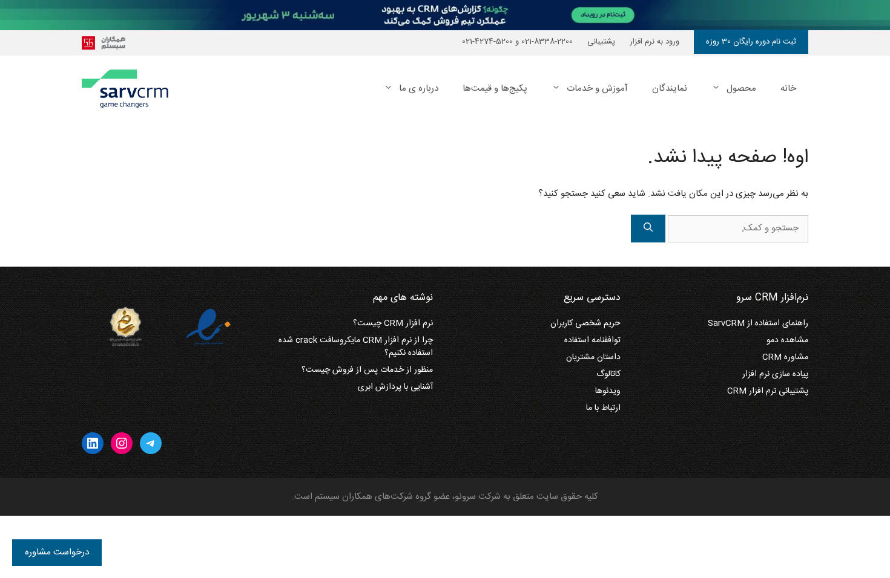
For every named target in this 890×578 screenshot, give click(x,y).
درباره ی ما (418, 88)
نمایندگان (669, 88)
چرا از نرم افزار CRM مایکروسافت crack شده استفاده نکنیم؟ (356, 346)
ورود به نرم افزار (654, 41)
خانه (788, 88)
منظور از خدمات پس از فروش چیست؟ (367, 370)
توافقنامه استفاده (592, 340)
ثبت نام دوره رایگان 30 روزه (751, 41)
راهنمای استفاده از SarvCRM (758, 323)
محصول (741, 88)
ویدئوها (608, 391)
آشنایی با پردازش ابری (395, 387)
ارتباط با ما (603, 408)
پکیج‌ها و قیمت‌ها (495, 88)
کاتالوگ (608, 374)
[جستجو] (648, 228)
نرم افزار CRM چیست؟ (393, 323)
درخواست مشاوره (57, 552)
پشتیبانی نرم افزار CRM (767, 391)
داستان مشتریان (593, 357)
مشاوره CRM (785, 357)
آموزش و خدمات (597, 88)
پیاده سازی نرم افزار (775, 374)
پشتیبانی (601, 41)
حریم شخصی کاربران (585, 323)
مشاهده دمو (787, 340)
